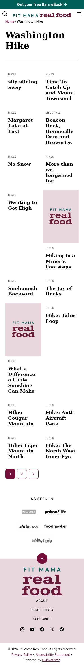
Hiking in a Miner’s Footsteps (60, 261)
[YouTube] (32, 629)
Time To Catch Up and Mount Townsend (60, 90)
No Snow (19, 164)
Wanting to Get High (22, 205)
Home (9, 21)
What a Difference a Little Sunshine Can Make (21, 380)
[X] (52, 629)
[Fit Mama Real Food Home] (42, 14)
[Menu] (79, 14)
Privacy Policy (21, 654)
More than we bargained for (59, 172)
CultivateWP (51, 660)
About (42, 601)
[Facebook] (42, 629)
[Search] (5, 14)
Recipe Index (42, 610)
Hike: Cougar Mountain (21, 418)
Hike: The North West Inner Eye (60, 450)
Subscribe (42, 619)
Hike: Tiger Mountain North (23, 450)
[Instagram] (22, 629)
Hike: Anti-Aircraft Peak (60, 418)
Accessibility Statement (53, 654)
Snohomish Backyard (22, 291)
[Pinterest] (62, 629)
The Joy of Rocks (59, 291)
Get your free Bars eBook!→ (42, 4)
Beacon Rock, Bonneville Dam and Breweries (59, 131)
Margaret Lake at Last (20, 125)
